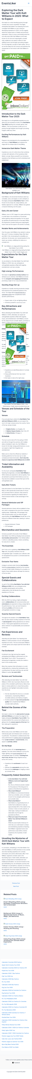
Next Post (16, 886)
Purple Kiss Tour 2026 (8, 970)
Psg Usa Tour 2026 (7, 987)
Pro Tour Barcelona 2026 (9, 1010)
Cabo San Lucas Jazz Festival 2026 (12, 1039)
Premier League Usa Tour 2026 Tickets (12, 1036)
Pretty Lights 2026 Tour (8, 1030)
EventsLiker (9, 3)
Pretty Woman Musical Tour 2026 (11, 1024)
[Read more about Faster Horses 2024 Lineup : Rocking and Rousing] (12, 924)
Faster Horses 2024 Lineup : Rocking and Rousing (14, 927)
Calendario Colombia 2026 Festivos (12, 962)
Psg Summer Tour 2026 (8, 993)
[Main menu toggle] (28, 3)
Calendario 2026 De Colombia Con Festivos (14, 990)
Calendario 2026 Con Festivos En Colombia (14, 1001)
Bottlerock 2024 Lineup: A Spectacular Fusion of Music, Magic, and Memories (14, 914)
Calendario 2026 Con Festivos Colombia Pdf (14, 1007)
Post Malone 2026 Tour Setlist (10, 1047)
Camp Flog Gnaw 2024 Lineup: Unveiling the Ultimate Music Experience (15, 940)
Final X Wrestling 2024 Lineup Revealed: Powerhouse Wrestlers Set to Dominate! (15, 903)
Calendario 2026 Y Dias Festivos (11, 973)
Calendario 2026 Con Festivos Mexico (12, 996)
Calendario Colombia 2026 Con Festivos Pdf (14, 968)
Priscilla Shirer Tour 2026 (9, 1017)
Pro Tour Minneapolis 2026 (9, 1004)
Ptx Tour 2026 (6, 982)
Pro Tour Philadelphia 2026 (9, 998)
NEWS (5, 907)
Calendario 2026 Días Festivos (10, 979)
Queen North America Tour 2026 (11, 965)
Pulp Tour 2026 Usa (7, 976)
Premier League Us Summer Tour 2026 (12, 1041)
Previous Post (16, 883)
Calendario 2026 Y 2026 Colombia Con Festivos (15, 1033)
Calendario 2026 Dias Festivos (10, 984)
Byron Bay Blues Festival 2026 (10, 1044)
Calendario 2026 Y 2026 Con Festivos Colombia (15, 1027)
